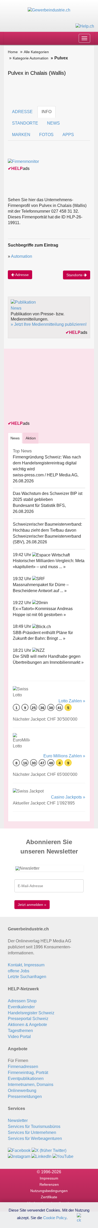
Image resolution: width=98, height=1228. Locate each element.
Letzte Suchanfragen (27, 976)
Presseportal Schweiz (28, 1018)
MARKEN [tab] (21, 134)
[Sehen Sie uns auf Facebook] (19, 1150)
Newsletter (18, 1120)
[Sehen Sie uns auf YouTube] (63, 1156)
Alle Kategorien (36, 52)
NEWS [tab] (53, 123)
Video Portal (19, 1036)
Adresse (21, 275)
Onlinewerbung (22, 1090)
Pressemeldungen (25, 1096)
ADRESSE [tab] (22, 111)
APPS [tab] (68, 134)
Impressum (49, 1178)
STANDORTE (25, 123)
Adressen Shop (22, 1001)
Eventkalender (21, 1007)
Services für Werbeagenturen (35, 1138)
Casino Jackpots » (68, 797)
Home (13, 52)
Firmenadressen (23, 1066)
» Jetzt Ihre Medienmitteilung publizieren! (49, 324)
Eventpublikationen (26, 1078)
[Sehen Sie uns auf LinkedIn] (41, 1156)
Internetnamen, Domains (30, 1084)
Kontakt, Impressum (26, 965)
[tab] (15, 438)
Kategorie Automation (30, 58)
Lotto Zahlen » (72, 701)
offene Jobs (18, 971)
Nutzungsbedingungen (49, 1191)
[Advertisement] (47, 385)
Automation (21, 256)
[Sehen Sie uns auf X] (49, 1150)
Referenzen (49, 1184)
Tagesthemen (20, 1030)
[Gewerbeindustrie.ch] (49, 10)
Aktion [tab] (31, 438)
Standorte (75, 275)
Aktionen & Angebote (27, 1024)
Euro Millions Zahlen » (64, 756)
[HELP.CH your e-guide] (85, 26)
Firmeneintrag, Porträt (28, 1072)
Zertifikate (49, 1197)
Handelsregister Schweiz (31, 1013)
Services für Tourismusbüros (34, 1126)
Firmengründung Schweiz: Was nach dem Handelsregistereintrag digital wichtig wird (47, 463)
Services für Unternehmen (32, 1132)
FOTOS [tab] (46, 134)
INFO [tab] (46, 111)
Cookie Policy (54, 1217)
